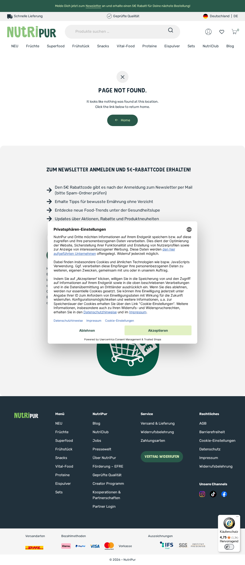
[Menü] (237, 518)
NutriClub (211, 46)
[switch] (229, 547)
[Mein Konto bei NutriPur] (208, 32)
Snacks (103, 46)
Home (125, 120)
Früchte (32, 46)
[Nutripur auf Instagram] (202, 494)
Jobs (97, 440)
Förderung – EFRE (108, 466)
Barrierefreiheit (212, 432)
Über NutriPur (104, 458)
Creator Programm (108, 483)
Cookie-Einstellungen (217, 440)
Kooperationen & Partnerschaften (107, 495)
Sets (191, 46)
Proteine (149, 46)
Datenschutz (210, 449)
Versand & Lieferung (158, 423)
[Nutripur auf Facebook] (224, 494)
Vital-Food (126, 46)
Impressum (208, 458)
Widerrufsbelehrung (157, 432)
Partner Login (104, 506)
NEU (14, 46)
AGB (202, 423)
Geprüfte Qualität (107, 475)
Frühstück (80, 46)
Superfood (56, 46)
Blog (230, 46)
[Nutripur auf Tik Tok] (213, 494)
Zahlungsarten (153, 440)
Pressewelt (102, 449)
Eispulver (172, 46)
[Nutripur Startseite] (26, 415)
